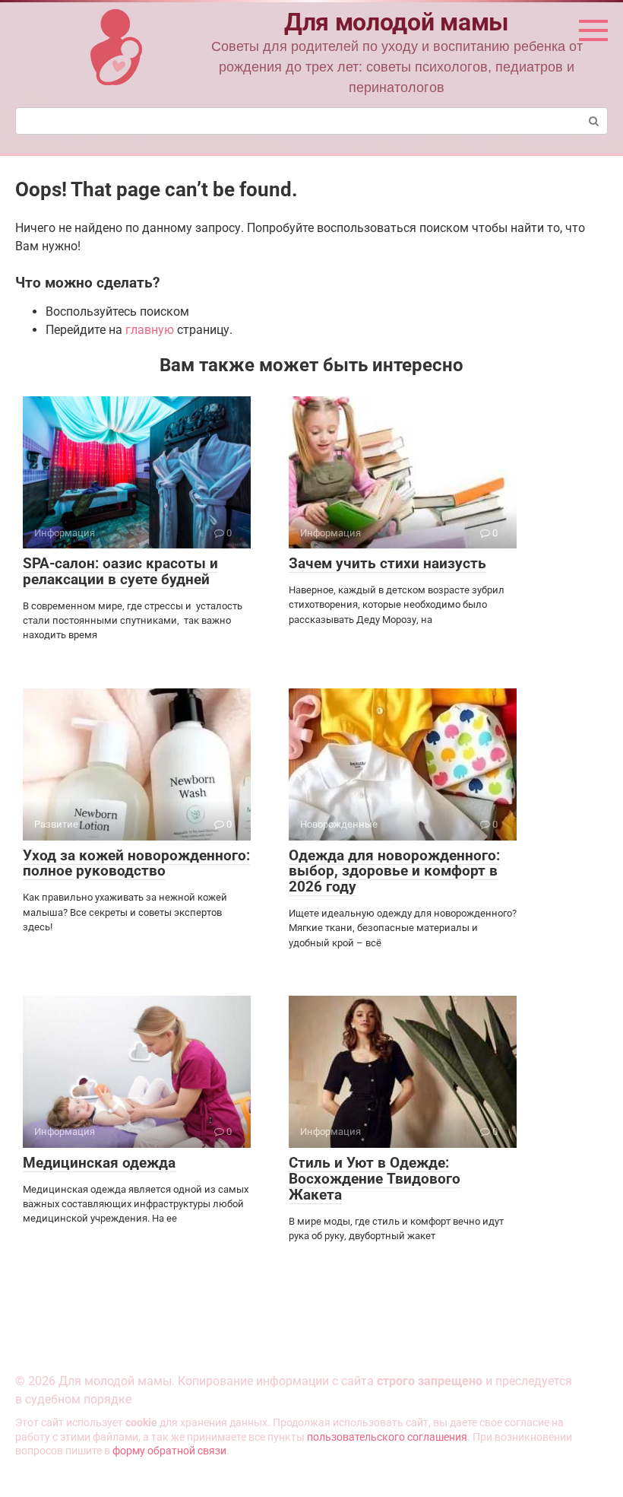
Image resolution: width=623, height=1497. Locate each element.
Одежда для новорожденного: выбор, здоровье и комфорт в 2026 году (394, 871)
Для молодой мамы (396, 22)
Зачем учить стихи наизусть (387, 563)
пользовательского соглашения (387, 1437)
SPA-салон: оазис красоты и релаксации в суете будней (120, 571)
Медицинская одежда (99, 1162)
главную (149, 330)
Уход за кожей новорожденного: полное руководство (136, 863)
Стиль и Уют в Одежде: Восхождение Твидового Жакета (374, 1178)
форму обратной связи (169, 1451)
